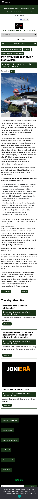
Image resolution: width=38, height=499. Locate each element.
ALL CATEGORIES (19, 43)
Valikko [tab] (7, 2)
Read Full (8, 324)
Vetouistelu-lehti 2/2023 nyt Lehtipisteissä (14, 307)
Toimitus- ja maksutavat (10, 440)
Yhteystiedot (6, 469)
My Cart (22, 40)
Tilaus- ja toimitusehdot (10, 420)
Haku (35, 35)
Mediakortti (6, 450)
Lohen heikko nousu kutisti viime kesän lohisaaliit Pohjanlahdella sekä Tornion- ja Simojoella (17, 334)
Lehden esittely (7, 430)
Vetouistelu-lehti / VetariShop (19, 30)
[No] (36, 493)
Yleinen (26, 49)
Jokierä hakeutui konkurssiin (15, 389)
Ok (19, 496)
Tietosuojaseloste (8, 460)
